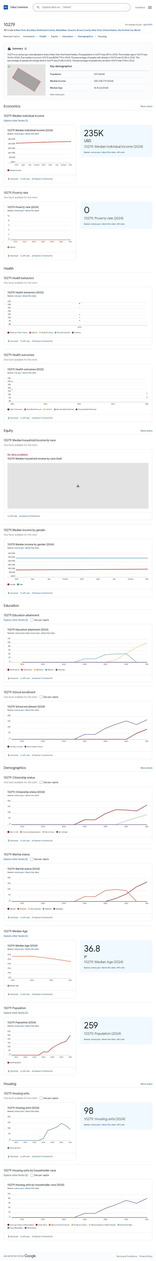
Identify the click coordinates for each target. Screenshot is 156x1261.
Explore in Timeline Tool (43, 179)
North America (125, 30)
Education (68, 36)
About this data (32, 134)
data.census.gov (32, 633)
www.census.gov (57, 94)
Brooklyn (31, 30)
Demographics (85, 36)
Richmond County (46, 30)
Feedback (140, 7)
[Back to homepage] (6, 7)
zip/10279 (147, 24)
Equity (54, 36)
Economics (29, 36)
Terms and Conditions (126, 1256)
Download (14, 179)
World (137, 30)
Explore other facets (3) (16, 859)
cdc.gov (17, 296)
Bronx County (84, 30)
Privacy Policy (146, 1256)
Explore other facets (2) (16, 120)
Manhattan (61, 30)
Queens (72, 30)
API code (26, 179)
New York (21, 30)
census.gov (19, 134)
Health (43, 36)
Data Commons (19, 7)
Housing (102, 36)
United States (110, 30)
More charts (146, 106)
